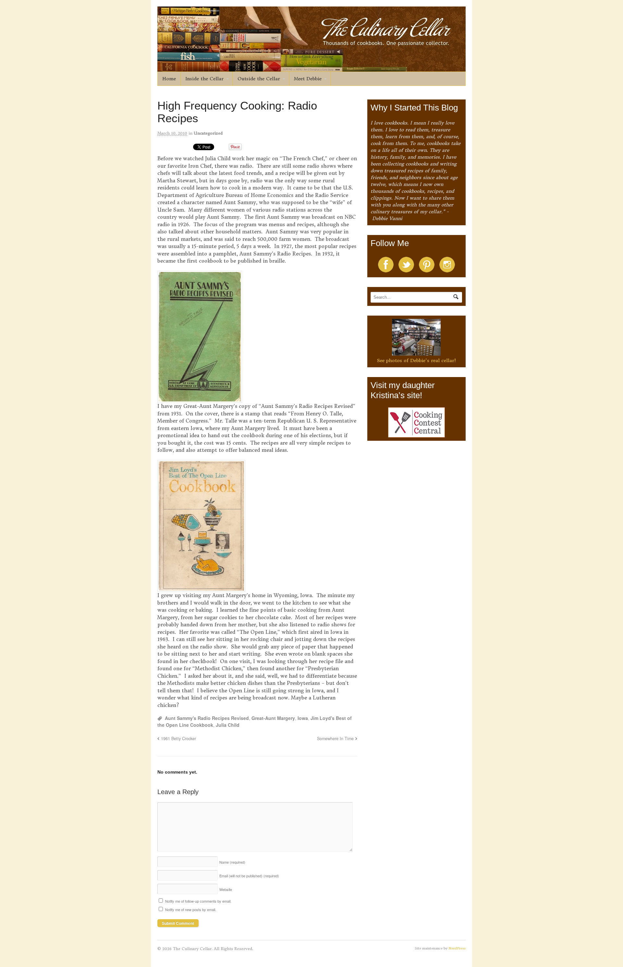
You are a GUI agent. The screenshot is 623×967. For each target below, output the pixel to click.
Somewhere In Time (335, 738)
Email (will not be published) (249, 875)
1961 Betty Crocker (178, 738)
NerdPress (457, 948)
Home (169, 79)
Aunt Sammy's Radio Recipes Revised (207, 718)
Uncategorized (208, 133)
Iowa (303, 718)
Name (232, 862)
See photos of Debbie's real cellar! (416, 360)
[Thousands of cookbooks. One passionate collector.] (311, 68)
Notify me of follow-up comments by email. (198, 901)
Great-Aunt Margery (273, 718)
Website (225, 889)
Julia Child (227, 725)
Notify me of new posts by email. (190, 909)
